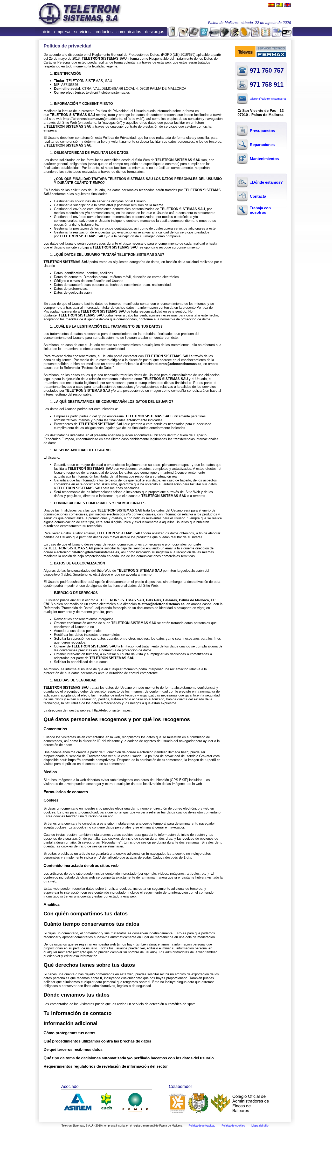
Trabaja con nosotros (260, 210)
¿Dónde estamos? (266, 182)
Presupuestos (262, 130)
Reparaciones (262, 144)
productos (103, 32)
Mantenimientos (264, 158)
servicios (82, 32)
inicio (45, 32)
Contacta (258, 196)
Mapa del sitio (259, 1125)
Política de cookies (233, 1125)
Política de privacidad (202, 1125)
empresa (62, 32)
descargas (154, 32)
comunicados (128, 32)
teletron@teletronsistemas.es (268, 98)
